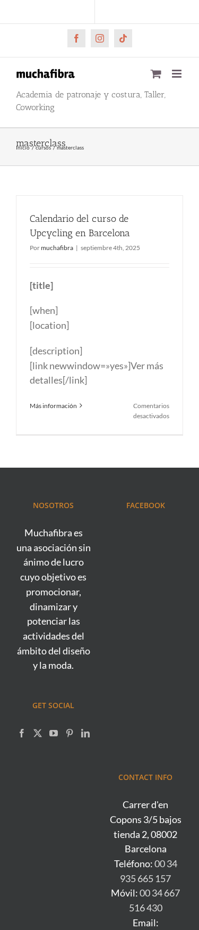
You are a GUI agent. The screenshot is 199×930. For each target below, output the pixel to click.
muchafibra (57, 248)
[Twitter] (37, 733)
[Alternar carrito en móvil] (156, 73)
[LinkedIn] (85, 733)
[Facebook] (22, 733)
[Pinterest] (69, 733)
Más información (53, 406)
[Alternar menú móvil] (177, 73)
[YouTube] (53, 733)
